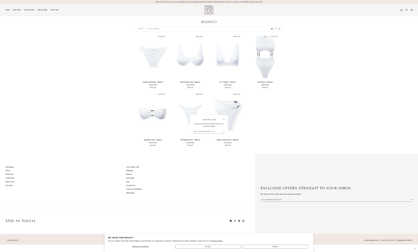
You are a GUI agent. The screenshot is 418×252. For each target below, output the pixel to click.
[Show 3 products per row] (276, 28)
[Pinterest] (239, 221)
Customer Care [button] (132, 167)
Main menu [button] (9, 167)
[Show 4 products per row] (279, 28)
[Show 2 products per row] (272, 28)
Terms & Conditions (134, 189)
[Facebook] (231, 221)
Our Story (9, 185)
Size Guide (130, 178)
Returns (129, 174)
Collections (9, 178)
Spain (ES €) (12, 240)
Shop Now (9, 174)
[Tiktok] (235, 221)
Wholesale (130, 193)
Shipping (129, 170)
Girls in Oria (9, 182)
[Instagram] (243, 221)
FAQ (127, 182)
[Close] (415, 248)
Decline (275, 246)
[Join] (410, 199)
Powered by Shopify (404, 240)
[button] (16, 10)
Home (7, 170)
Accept (208, 246)
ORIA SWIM (370, 240)
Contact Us (130, 185)
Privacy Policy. (217, 241)
